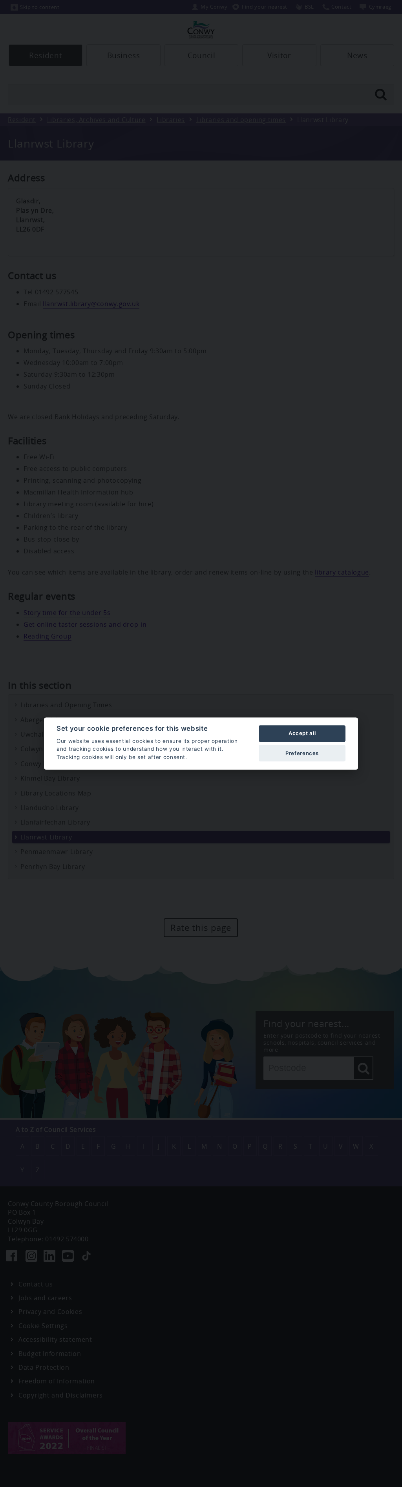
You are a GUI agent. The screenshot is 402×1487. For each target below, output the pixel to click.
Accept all (302, 733)
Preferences (302, 753)
